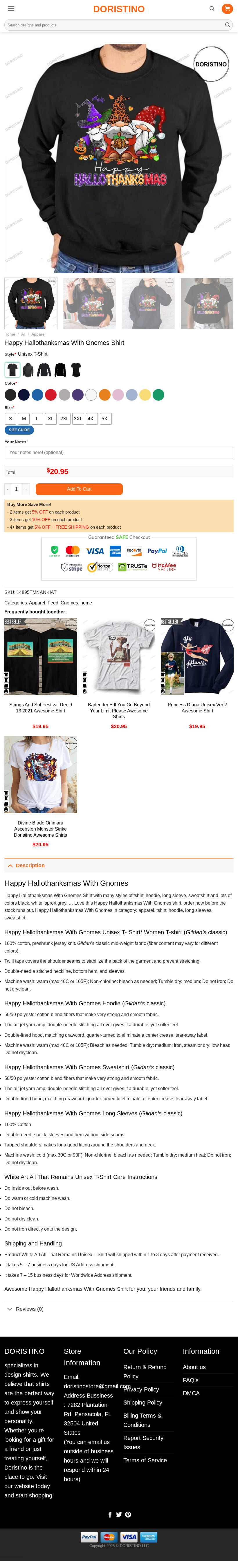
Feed (53, 602)
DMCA (191, 1393)
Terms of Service (145, 1460)
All (23, 334)
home (86, 602)
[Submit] (227, 25)
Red (51, 395)
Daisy (145, 395)
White (91, 395)
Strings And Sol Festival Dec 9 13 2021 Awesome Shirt (40, 707)
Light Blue (132, 395)
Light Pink (118, 395)
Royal (37, 395)
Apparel (38, 334)
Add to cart (79, 489)
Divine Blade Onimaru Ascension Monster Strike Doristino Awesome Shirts (40, 829)
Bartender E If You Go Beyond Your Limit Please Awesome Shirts (119, 710)
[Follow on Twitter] (119, 1515)
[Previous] (16, 158)
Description (30, 865)
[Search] (212, 8)
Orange (105, 395)
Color (11, 383)
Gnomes (69, 602)
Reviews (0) (30, 1309)
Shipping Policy (142, 1402)
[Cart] (227, 9)
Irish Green (158, 395)
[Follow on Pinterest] (128, 1515)
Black (10, 395)
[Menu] (11, 8)
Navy (24, 395)
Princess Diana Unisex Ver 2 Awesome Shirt (197, 707)
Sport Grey (64, 395)
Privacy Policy (141, 1389)
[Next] (222, 158)
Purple (78, 395)
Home (9, 334)
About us (194, 1367)
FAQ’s (191, 1380)
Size (9, 407)
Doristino (119, 9)
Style (10, 354)
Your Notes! (16, 442)
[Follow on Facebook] (110, 1515)
